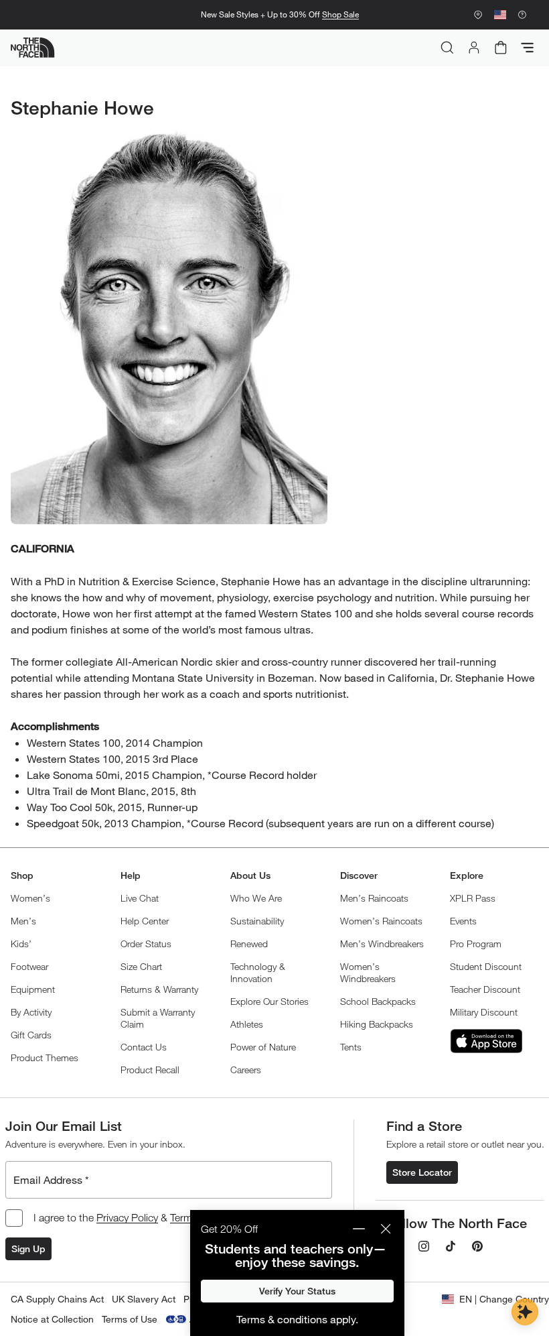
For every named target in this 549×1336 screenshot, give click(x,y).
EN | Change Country (504, 1298)
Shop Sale (340, 14)
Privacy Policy (127, 1217)
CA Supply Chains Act (57, 1298)
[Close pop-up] (386, 1229)
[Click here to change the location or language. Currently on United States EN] (500, 14)
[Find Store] (478, 14)
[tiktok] (450, 1246)
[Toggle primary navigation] (527, 47)
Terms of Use (129, 1319)
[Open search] (447, 47)
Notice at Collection (52, 1319)
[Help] (522, 14)
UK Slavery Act (143, 1298)
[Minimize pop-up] (359, 1229)
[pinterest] (477, 1246)
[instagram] (424, 1246)
